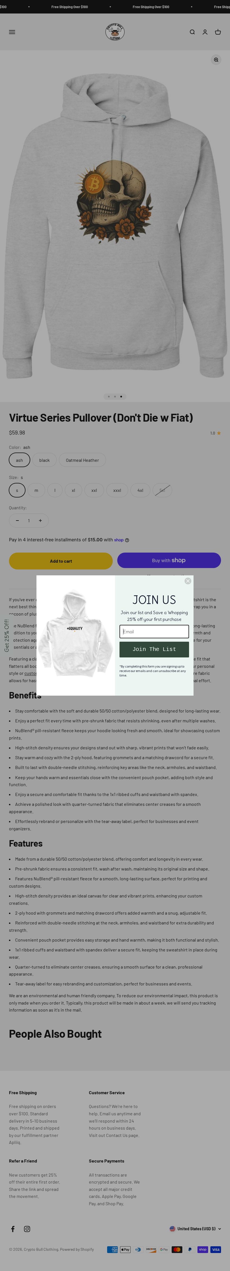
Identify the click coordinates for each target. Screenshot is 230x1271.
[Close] (188, 581)
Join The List (154, 649)
